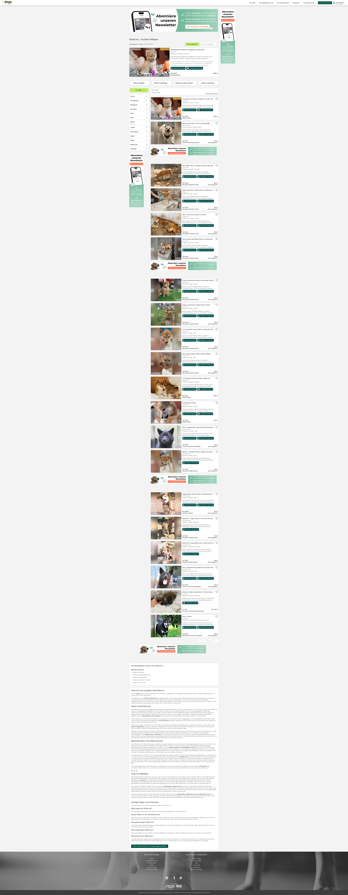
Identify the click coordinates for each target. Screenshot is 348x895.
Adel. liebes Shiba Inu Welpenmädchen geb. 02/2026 (198, 165)
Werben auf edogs (196, 869)
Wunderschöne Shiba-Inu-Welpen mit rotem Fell (187, 50)
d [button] (168, 62)
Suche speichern (192, 44)
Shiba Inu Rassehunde (140, 677)
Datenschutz (196, 867)
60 (136, 90)
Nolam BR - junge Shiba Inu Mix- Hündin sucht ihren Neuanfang (198, 543)
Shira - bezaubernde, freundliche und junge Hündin (198, 567)
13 (211, 641)
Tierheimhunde (151, 867)
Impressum (196, 865)
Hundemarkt (133, 44)
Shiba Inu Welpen (139, 83)
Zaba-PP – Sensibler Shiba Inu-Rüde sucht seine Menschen (198, 452)
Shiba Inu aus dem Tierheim (185, 83)
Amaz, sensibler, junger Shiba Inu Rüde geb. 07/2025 (198, 329)
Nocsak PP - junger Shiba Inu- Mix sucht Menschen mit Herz (198, 518)
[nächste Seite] (217, 640)
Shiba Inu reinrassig (208, 83)
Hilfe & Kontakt (196, 861)
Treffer (140, 90)
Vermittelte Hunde (152, 869)
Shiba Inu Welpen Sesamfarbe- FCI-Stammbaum (197, 592)
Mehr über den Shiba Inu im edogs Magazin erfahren (149, 846)
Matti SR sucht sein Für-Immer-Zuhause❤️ (195, 123)
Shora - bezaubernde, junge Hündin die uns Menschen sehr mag (198, 427)
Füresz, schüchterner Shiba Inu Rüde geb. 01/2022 (198, 280)
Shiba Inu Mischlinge (161, 83)
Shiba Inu (156, 92)
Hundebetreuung (151, 861)
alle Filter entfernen (211, 93)
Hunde (141, 44)
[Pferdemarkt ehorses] (170, 886)
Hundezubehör (151, 863)
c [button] (131, 62)
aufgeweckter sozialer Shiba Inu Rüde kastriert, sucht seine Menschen (198, 494)
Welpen (151, 865)
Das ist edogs (196, 858)
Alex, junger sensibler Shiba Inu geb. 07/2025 (196, 354)
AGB (196, 863)
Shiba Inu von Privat (139, 682)
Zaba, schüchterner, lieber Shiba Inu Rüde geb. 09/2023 (198, 190)
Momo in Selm (187, 616)
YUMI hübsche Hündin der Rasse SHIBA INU (196, 378)
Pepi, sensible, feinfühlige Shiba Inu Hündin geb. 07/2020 (198, 239)
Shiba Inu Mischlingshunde (141, 675)
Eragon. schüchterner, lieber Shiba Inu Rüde (196, 305)
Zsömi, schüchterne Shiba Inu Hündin (194, 214)
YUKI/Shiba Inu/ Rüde (189, 403)
